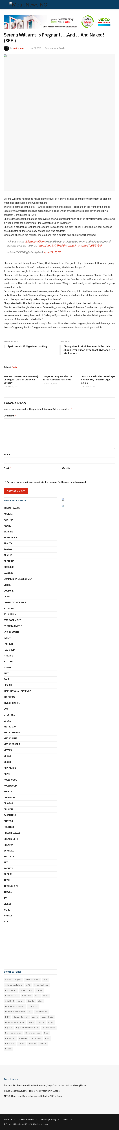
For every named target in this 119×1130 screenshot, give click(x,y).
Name (8, 454)
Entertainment (51, 48)
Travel (8, 892)
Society (8, 868)
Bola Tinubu (26, 990)
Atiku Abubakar (41, 985)
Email (7, 468)
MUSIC (7, 756)
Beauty (8, 543)
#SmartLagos (12, 508)
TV (5, 898)
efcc (40, 1001)
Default (8, 596)
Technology (11, 886)
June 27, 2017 (35, 48)
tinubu (8, 1049)
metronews (18, 48)
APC (28, 985)
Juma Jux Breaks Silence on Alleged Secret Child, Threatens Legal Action (98, 379)
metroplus (10, 738)
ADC (46, 980)
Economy (9, 608)
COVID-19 (9, 1001)
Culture (8, 591)
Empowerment (12, 620)
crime (21, 1001)
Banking (8, 531)
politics (32, 1044)
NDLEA (41, 1022)
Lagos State (47, 1017)
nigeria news (49, 1028)
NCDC (31, 1022)
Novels (8, 791)
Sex (6, 862)
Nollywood (10, 786)
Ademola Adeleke (13, 985)
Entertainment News (14, 1006)
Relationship (11, 839)
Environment (11, 632)
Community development (19, 579)
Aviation (8, 520)
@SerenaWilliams (35, 241)
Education (10, 614)
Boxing (8, 549)
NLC (46, 1033)
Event (7, 638)
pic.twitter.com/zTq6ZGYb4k (85, 245)
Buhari (39, 990)
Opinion (8, 809)
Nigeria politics (32, 1033)
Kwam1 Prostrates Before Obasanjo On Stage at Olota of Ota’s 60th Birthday (21, 379)
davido (31, 1001)
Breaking (9, 561)
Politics (9, 827)
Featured (9, 650)
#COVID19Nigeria (13, 980)
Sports (8, 874)
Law (6, 709)
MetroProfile (12, 744)
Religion (8, 845)
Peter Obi (9, 1044)
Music (7, 762)
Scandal (9, 850)
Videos (7, 904)
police (21, 1044)
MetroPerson (12, 732)
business (26, 996)
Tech (7, 880)
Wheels (8, 915)
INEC (7, 1017)
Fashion (8, 644)
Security (9, 856)
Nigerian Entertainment (27, 1028)
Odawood (9, 797)
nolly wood (10, 780)
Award (7, 526)
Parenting (10, 815)
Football (9, 661)
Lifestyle (9, 715)
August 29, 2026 (11, 387)
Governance (41, 1012)
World (62, 48)
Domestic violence (15, 602)
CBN (37, 996)
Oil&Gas (8, 803)
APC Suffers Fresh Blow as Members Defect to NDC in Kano (33, 1096)
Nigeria (8, 1028)
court (45, 996)
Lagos (35, 1017)
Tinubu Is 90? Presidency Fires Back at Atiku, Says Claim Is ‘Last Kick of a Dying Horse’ (45, 1085)
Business (9, 567)
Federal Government (15, 1012)
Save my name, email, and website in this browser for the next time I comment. (47, 482)
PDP (47, 1038)
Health (8, 685)
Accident (9, 514)
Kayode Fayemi (21, 1017)
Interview (9, 697)
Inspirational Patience (17, 691)
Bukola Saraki (11, 996)
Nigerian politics (13, 1033)
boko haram (11, 990)
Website (66, 468)
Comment (10, 415)
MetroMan (10, 726)
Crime (7, 585)
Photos (8, 821)
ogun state (36, 1038)
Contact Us (67, 1119)
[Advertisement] (19, 946)
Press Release (12, 833)
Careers (8, 573)
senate (43, 1044)
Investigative (12, 703)
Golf (6, 679)
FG (30, 1012)
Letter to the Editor (26, 1119)
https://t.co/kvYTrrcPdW (52, 245)
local (7, 721)
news (50, 1022)
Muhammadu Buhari (15, 1022)
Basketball (10, 537)
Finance (8, 655)
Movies (8, 750)
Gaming (8, 667)
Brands (8, 555)
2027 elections (33, 980)
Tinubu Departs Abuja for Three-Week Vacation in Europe (32, 1091)
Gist (6, 673)
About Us (8, 1119)
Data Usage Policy (48, 1119)
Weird (7, 910)
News (7, 774)
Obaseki (23, 1038)
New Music (10, 768)
